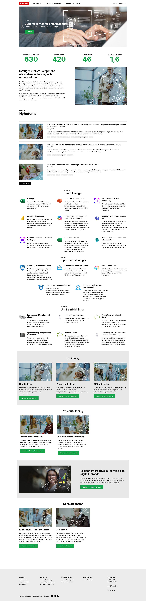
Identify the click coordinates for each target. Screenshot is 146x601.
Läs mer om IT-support (65, 545)
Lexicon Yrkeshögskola (67, 580)
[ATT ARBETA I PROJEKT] (73, 44)
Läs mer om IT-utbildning (28, 398)
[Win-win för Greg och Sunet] (75, 44)
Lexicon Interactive (24, 582)
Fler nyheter (25, 183)
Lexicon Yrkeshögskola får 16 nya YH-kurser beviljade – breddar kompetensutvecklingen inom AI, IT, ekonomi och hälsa (86, 126)
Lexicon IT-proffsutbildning (47, 582)
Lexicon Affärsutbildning (47, 584)
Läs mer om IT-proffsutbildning (68, 396)
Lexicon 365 (22, 584)
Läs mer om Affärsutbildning (104, 396)
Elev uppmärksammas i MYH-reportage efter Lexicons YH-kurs (72, 165)
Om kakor (46, 596)
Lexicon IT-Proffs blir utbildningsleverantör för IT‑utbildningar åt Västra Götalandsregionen (84, 145)
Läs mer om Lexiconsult (28, 545)
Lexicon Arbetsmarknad (67, 582)
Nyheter (21, 596)
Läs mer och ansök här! (34, 35)
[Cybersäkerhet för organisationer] (70, 44)
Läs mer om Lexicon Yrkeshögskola (32, 450)
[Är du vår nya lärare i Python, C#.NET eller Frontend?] (72, 44)
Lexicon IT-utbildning (46, 580)
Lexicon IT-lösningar (87, 580)
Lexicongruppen (23, 580)
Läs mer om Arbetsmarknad (68, 453)
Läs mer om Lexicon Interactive (92, 487)
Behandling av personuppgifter (33, 596)
